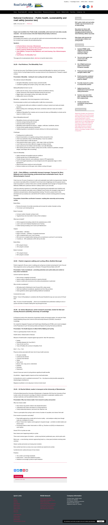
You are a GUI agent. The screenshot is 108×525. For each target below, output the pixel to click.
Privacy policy (17, 516)
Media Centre (65, 12)
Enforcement (77, 119)
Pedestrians (84, 124)
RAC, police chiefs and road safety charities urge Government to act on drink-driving (84, 24)
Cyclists (85, 115)
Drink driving (90, 115)
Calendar (30, 12)
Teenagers (88, 129)
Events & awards (85, 119)
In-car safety (84, 121)
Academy (66, 1)
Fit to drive (91, 119)
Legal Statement (17, 514)
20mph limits (77, 113)
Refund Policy (17, 519)
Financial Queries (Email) (19, 521)
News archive (17, 506)
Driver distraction (78, 116)
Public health (78, 126)
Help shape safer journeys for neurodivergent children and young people (83, 39)
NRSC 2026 (84, 1)
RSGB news (29, 23)
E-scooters (87, 118)
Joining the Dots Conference (46, 506)
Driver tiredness (86, 116)
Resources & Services (49, 12)
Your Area (72, 12)
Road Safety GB (22, 12)
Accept (100, 521)
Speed (89, 127)
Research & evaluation (86, 126)
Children (81, 115)
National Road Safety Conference (48, 503)
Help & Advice (38, 12)
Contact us (79, 12)
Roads (76, 127)
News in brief (85, 122)
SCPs (86, 127)
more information (91, 521)
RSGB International (44, 501)
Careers (58, 12)
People (89, 124)
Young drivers (78, 130)
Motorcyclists (78, 122)
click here (37, 58)
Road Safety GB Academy (46, 498)
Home (15, 12)
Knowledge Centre (74, 1)
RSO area (16, 511)
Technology (82, 129)
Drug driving (81, 118)
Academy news (84, 113)
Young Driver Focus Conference (47, 505)
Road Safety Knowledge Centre (47, 500)
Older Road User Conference (47, 508)
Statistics (77, 129)
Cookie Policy (17, 518)
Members (91, 1)
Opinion (79, 124)
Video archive (17, 508)
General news (78, 121)
